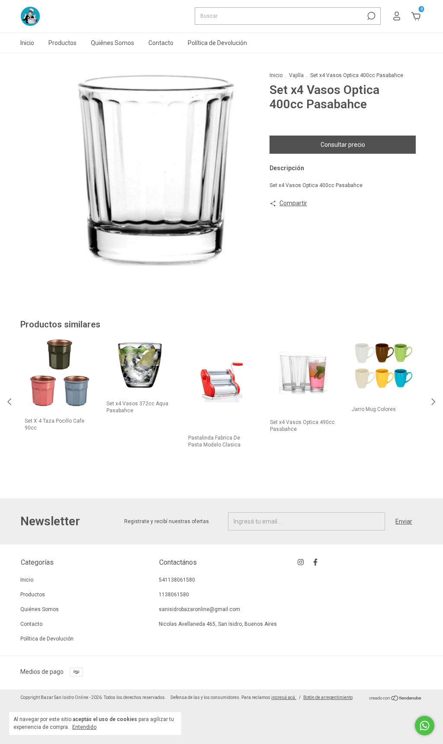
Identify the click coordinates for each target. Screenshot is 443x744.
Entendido (84, 727)
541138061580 (177, 580)
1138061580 (174, 595)
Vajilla (296, 75)
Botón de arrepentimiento (328, 697)
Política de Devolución (217, 42)
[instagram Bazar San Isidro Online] (300, 562)
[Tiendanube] (396, 698)
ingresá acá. (283, 697)
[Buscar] (371, 16)
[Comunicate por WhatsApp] (424, 725)
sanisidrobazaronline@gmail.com (199, 609)
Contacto (160, 42)
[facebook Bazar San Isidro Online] (315, 562)
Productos (62, 42)
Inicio (27, 42)
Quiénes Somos (112, 42)
